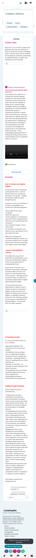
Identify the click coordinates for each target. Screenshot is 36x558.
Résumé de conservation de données (19, 541)
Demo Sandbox (10, 528)
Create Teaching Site (12, 530)
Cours (17, 23)
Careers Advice (12, 27)
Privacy (12, 536)
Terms (7, 536)
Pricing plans (9, 532)
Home (16, 39)
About (7, 526)
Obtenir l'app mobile (14, 546)
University (24, 27)
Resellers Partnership (11, 534)
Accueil (9, 23)
